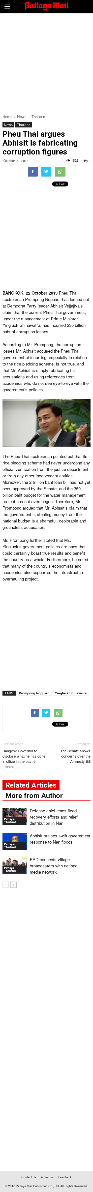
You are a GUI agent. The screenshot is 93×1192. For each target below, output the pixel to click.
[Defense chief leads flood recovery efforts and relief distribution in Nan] (14, 816)
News (8, 124)
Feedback (65, 1177)
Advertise (47, 1177)
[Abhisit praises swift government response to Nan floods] (14, 841)
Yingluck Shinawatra (71, 693)
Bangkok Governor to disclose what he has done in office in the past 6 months (23, 758)
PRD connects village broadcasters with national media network (54, 865)
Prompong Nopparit (34, 693)
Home (7, 116)
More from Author (34, 796)
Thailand (24, 124)
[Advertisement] (46, 62)
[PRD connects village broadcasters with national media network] (14, 865)
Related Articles (31, 785)
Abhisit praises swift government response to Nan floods (60, 838)
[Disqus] (46, 963)
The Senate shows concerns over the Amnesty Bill (75, 756)
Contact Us (28, 1177)
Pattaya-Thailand (10, 821)
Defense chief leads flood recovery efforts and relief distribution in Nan (54, 816)
